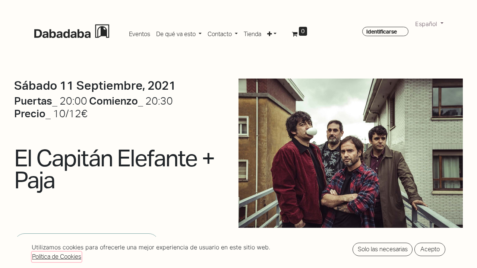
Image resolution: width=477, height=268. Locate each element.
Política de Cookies (56, 256)
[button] (271, 33)
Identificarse (381, 32)
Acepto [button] (430, 249)
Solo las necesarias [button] (383, 249)
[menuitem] (139, 33)
